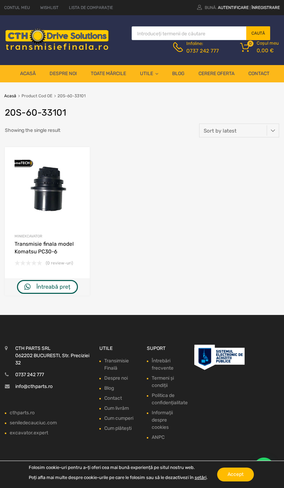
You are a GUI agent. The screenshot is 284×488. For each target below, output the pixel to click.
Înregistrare (265, 7)
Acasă (28, 73)
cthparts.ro (22, 413)
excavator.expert (29, 433)
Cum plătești (118, 428)
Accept (235, 474)
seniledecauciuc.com (33, 423)
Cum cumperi (118, 418)
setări (200, 477)
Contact (258, 73)
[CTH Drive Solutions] (57, 49)
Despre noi (63, 73)
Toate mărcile (108, 73)
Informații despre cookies (162, 420)
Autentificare (233, 7)
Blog (178, 73)
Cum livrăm (116, 408)
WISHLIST (49, 7)
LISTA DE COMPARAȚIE (91, 7)
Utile (146, 73)
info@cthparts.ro (34, 386)
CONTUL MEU (17, 7)
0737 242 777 (202, 51)
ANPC (158, 437)
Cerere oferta (216, 73)
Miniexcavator (28, 236)
